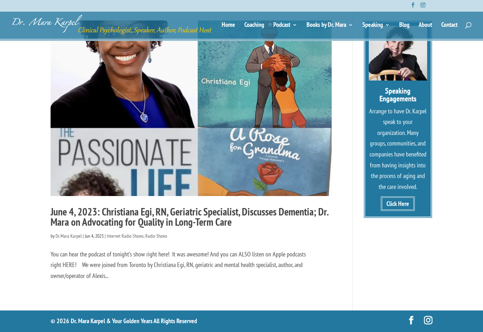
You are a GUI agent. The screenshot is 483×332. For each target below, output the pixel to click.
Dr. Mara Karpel (69, 236)
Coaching (254, 25)
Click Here (397, 204)
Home (228, 25)
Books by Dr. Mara (326, 25)
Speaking (372, 25)
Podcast (281, 25)
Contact (449, 25)
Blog (404, 25)
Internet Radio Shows (125, 236)
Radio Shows (156, 236)
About (425, 25)
